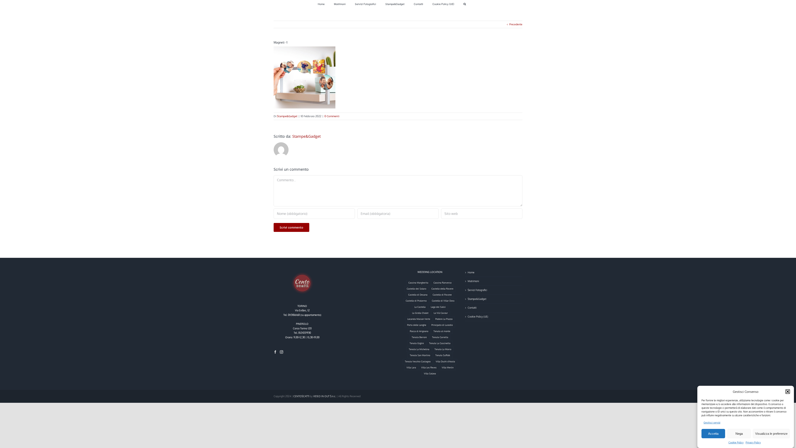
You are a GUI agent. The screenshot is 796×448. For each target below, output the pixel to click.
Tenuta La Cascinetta (439, 343)
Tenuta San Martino (420, 355)
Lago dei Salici (438, 307)
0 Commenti (331, 116)
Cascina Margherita (418, 282)
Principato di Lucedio (442, 325)
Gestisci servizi (712, 422)
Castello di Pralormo (416, 300)
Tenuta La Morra (442, 349)
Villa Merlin (448, 367)
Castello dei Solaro (416, 288)
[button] (788, 392)
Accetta (713, 433)
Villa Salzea (430, 373)
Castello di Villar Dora (443, 300)
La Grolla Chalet (420, 313)
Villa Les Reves (429, 367)
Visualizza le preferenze (771, 433)
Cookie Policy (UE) (478, 316)
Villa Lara (411, 367)
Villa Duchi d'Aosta (445, 361)
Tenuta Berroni (419, 337)
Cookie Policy (736, 442)
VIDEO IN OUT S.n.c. (324, 396)
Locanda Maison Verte (418, 319)
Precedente (515, 24)
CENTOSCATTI (301, 396)
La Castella (420, 307)
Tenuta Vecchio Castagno (418, 361)
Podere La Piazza (444, 319)
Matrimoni (473, 281)
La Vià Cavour (441, 313)
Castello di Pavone (442, 294)
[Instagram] (281, 352)
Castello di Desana (417, 294)
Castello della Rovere (442, 288)
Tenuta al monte (441, 331)
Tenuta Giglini (417, 343)
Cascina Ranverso (442, 282)
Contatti (472, 307)
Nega (739, 433)
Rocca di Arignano (419, 331)
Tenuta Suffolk (442, 355)
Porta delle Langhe (416, 325)
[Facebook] (275, 352)
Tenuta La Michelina (419, 349)
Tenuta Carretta (440, 337)
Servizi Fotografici (477, 290)
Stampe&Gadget (287, 116)
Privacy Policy (753, 442)
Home (471, 272)
